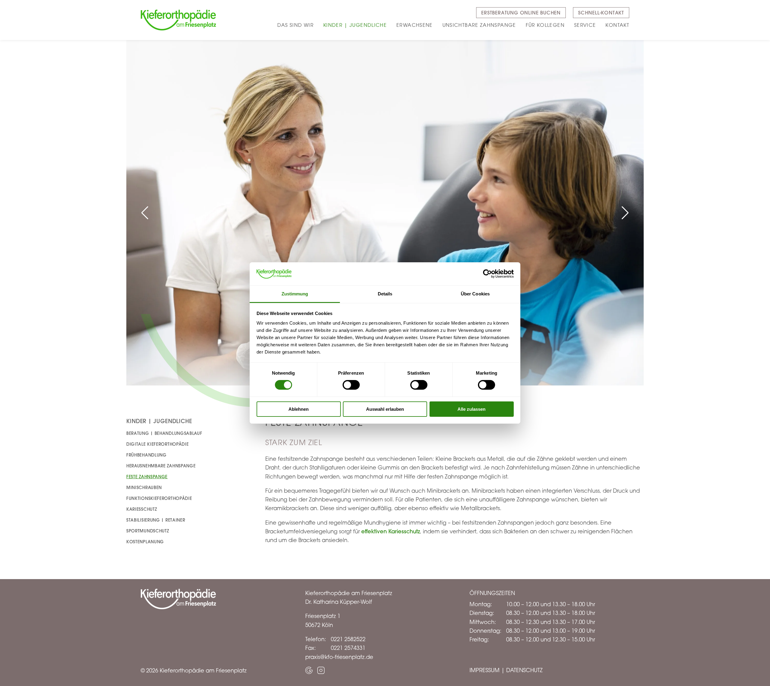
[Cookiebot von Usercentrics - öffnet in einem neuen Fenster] (487, 273)
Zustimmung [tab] (295, 293)
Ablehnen (298, 409)
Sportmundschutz (147, 531)
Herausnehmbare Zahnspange (161, 466)
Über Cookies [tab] (475, 293)
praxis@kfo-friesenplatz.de (339, 656)
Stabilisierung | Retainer (155, 520)
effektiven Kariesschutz (390, 531)
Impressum (485, 670)
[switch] (351, 385)
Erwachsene (414, 25)
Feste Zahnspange (147, 476)
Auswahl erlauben (385, 409)
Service (585, 25)
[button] (145, 213)
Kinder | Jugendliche (355, 25)
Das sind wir (295, 25)
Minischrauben (144, 487)
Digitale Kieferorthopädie (157, 444)
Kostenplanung (145, 541)
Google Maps (309, 670)
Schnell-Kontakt (601, 13)
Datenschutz (524, 670)
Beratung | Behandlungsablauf (164, 433)
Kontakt (617, 25)
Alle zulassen (471, 409)
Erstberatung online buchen (521, 13)
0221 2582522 (348, 639)
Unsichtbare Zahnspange (479, 25)
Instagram (321, 670)
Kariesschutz (141, 509)
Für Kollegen (545, 25)
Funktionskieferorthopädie (159, 498)
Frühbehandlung (146, 455)
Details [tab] (385, 293)
